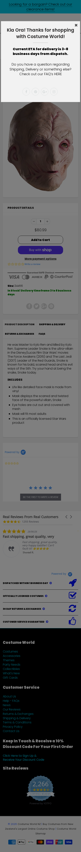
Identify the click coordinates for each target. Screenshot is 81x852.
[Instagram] (54, 91)
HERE (58, 74)
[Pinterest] (35, 91)
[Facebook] (26, 91)
